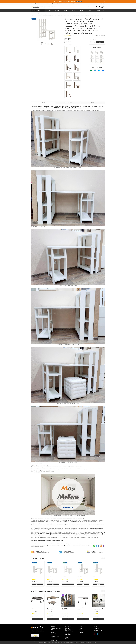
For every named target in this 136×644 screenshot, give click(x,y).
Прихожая (57, 10)
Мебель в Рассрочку (68, 631)
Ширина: (66, 38)
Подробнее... (79, 1)
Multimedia (81, 632)
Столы (36, 13)
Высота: (65, 41)
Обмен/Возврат (68, 634)
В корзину (100, 42)
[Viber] (103, 546)
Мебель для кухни (54, 629)
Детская (65, 10)
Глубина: (66, 39)
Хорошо (95, 642)
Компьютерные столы (42, 13)
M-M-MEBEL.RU (85, 515)
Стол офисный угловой (39, 546)
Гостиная (81, 10)
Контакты (74, 3)
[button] (53, 43)
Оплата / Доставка (52, 3)
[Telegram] (96, 546)
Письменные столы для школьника (71, 545)
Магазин (81, 628)
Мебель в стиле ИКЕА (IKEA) (56, 628)
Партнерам (67, 638)
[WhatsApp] (94, 546)
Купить (37, 584)
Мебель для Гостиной (55, 636)
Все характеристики (68, 42)
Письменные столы (51, 545)
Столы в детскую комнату (60, 545)
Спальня (73, 10)
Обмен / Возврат (60, 3)
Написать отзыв (73, 35)
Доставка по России (40, 551)
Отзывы (70, 3)
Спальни (52, 637)
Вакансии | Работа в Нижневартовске (68, 630)
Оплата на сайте (67, 551)
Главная (32, 13)
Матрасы (98, 10)
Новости (46, 3)
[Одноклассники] (101, 546)
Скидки (93, 551)
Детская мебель (54, 633)
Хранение (53, 632)
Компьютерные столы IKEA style (39, 545)
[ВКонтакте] (99, 546)
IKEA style (48, 10)
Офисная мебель (54, 640)
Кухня (90, 10)
